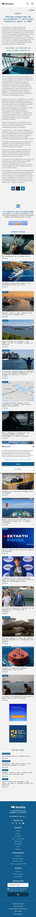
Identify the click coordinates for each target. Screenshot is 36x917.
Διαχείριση (23, 909)
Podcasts (18, 849)
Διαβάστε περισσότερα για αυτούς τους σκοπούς (17, 459)
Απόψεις (18, 13)
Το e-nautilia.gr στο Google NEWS (18, 212)
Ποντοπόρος (18, 844)
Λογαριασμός (18, 876)
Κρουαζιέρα (18, 841)
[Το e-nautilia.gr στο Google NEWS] (18, 206)
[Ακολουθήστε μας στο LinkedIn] (23, 823)
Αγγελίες (18, 871)
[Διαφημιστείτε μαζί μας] (18, 223)
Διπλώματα (18, 856)
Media (18, 846)
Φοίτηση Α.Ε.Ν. (18, 861)
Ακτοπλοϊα (18, 836)
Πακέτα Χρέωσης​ (18, 874)
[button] (33, 447)
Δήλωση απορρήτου (14, 909)
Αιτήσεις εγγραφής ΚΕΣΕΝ (18, 864)
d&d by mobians (18, 914)
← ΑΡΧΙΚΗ (30, 10)
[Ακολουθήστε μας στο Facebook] (16, 823)
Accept (18, 464)
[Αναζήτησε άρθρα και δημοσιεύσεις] (27, 3)
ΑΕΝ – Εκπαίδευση (18, 838)
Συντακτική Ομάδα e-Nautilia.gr (18, 50)
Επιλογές (18, 469)
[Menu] (32, 3)
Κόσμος (18, 833)
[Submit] (18, 894)
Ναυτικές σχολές (18, 858)
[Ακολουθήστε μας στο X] (20, 823)
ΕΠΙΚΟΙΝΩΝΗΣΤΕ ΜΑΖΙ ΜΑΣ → (18, 816)
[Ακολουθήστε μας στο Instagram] (13, 823)
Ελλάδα (18, 831)
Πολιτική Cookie (18, 906)
